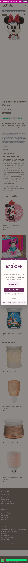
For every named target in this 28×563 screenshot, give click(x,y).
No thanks (14, 298)
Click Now (24, 1)
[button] (16, 560)
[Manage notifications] (3, 560)
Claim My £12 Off (14, 290)
